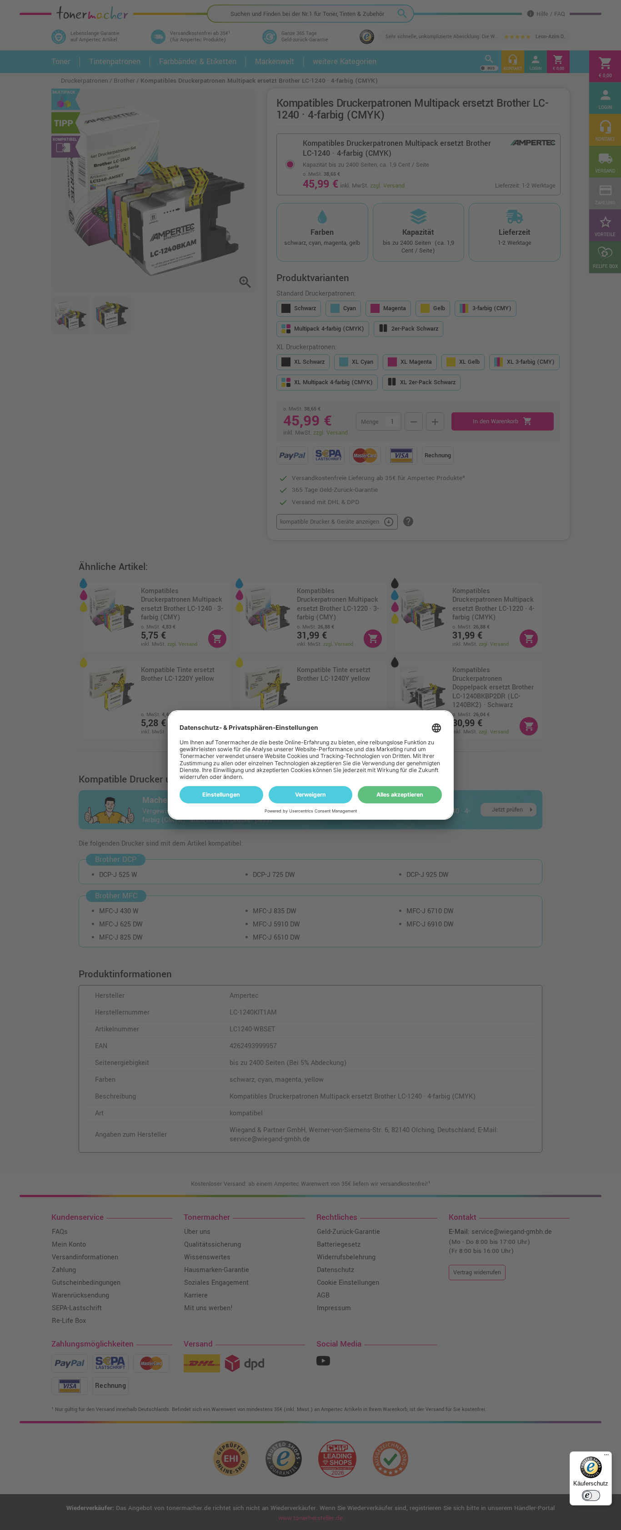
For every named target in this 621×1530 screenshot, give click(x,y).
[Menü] (606, 1456)
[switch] (591, 1495)
